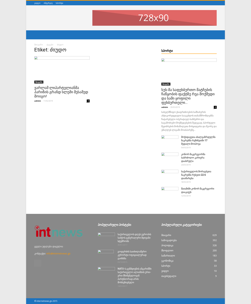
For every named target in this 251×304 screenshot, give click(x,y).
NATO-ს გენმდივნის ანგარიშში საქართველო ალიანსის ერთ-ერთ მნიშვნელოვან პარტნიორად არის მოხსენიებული (134, 275)
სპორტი (59, 3)
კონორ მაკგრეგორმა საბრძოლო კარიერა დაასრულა (193, 157)
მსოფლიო (167, 250)
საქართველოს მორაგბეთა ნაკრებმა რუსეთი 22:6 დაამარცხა (196, 175)
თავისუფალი (168, 276)
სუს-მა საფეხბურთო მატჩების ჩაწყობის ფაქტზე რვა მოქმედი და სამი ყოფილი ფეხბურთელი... (188, 96)
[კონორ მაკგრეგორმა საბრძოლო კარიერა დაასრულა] (169, 158)
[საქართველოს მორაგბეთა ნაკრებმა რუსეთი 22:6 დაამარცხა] (169, 176)
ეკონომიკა (167, 260)
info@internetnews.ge (58, 253)
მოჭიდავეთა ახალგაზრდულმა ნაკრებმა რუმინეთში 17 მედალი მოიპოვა (198, 140)
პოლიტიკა (167, 245)
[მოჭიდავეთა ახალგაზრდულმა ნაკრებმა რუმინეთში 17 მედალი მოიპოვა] (169, 141)
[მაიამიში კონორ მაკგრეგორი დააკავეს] (169, 193)
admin (37, 101)
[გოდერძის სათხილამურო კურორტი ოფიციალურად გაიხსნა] (106, 256)
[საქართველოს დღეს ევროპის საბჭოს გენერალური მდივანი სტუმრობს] (106, 239)
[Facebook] (215, 3)
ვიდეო (37, 3)
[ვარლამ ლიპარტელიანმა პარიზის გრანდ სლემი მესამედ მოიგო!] (62, 69)
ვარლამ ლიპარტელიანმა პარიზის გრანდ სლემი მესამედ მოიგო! (61, 92)
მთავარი (38, 44)
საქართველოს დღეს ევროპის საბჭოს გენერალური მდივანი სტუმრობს (134, 237)
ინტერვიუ (48, 3)
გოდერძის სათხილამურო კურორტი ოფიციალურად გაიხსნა (132, 255)
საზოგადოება (169, 240)
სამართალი (168, 255)
